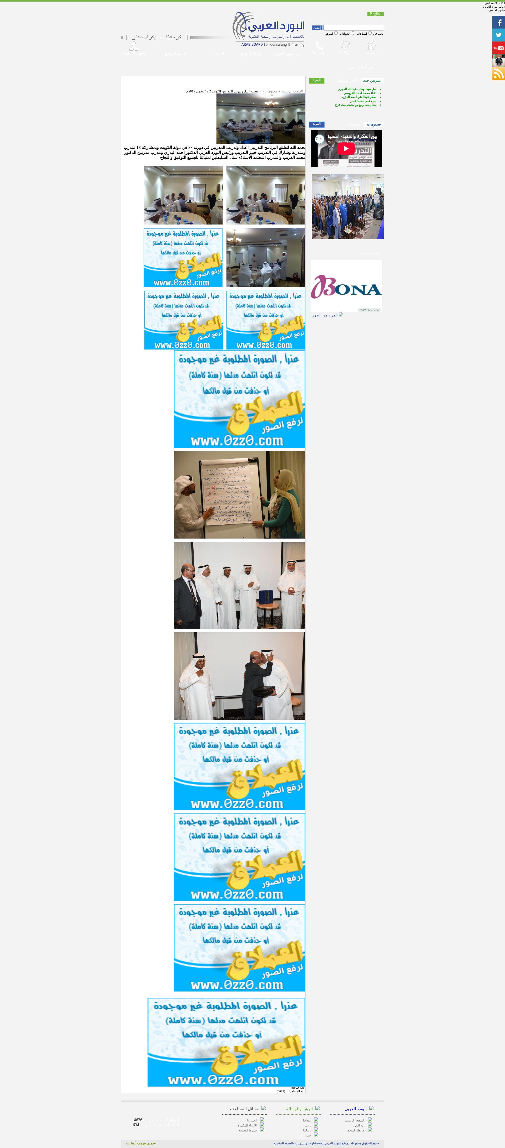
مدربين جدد (372, 80)
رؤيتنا (308, 1125)
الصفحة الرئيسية (292, 91)
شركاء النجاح (251, 53)
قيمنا (308, 1135)
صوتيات (354, 124)
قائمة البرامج (175, 53)
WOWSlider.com (369, 309)
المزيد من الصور (325, 315)
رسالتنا (307, 1130)
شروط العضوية (248, 1130)
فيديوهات (374, 124)
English (375, 14)
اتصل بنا (252, 1120)
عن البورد (359, 1125)
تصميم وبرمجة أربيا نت (141, 1143)
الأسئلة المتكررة (247, 1125)
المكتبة (218, 53)
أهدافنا (307, 1120)
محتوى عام (270, 91)
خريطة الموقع (356, 1130)
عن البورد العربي (287, 53)
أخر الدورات (346, 80)
